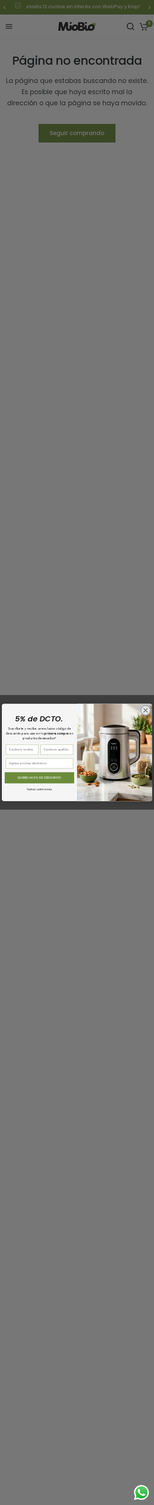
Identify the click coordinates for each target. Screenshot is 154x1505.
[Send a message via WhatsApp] (141, 1492)
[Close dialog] (145, 710)
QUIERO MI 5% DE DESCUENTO (39, 778)
